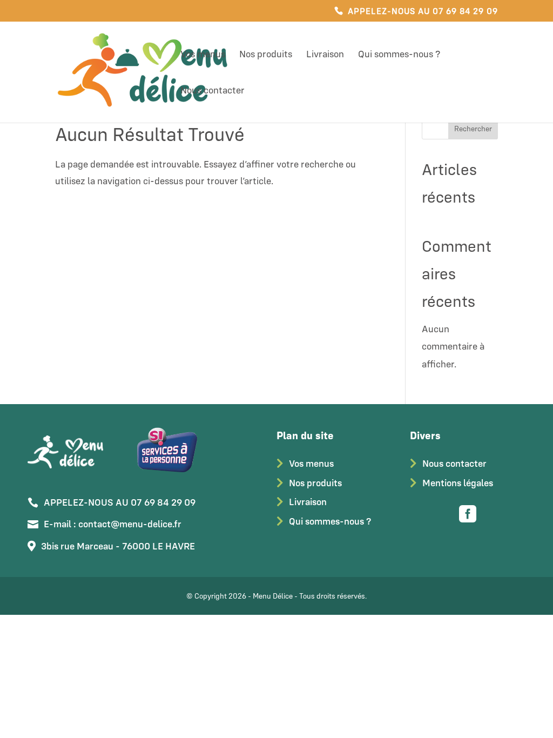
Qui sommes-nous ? (399, 55)
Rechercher (473, 128)
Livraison (325, 55)
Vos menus (202, 55)
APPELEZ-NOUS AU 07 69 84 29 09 (423, 11)
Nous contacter (212, 91)
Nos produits (265, 55)
